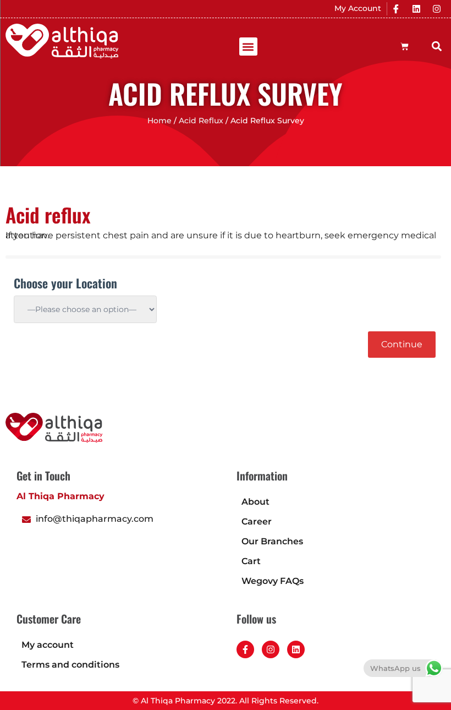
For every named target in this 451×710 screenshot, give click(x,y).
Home (159, 120)
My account (47, 645)
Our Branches (272, 541)
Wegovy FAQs (272, 581)
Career (256, 521)
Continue (401, 344)
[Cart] (404, 46)
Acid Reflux (201, 120)
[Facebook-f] (245, 649)
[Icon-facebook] (396, 9)
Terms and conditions (70, 664)
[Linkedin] (416, 9)
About (255, 501)
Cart (251, 561)
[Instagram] (437, 9)
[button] (248, 46)
